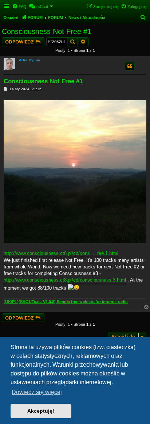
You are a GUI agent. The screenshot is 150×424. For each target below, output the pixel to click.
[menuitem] (19, 6)
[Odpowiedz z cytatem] (129, 66)
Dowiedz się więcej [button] (37, 392)
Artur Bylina (29, 60)
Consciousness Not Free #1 (46, 31)
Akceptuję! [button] (40, 411)
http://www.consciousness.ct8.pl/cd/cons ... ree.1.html (61, 253)
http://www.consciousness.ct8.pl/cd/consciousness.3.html (65, 280)
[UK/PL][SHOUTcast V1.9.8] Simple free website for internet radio (66, 301)
